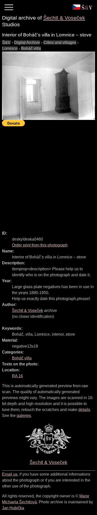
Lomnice (9, 48)
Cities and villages (60, 42)
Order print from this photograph (40, 245)
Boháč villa (31, 48)
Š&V (6, 42)
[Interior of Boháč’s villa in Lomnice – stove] (48, 86)
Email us (9, 474)
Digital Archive (27, 42)
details (84, 409)
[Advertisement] (48, 176)
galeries (24, 415)
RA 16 (17, 376)
